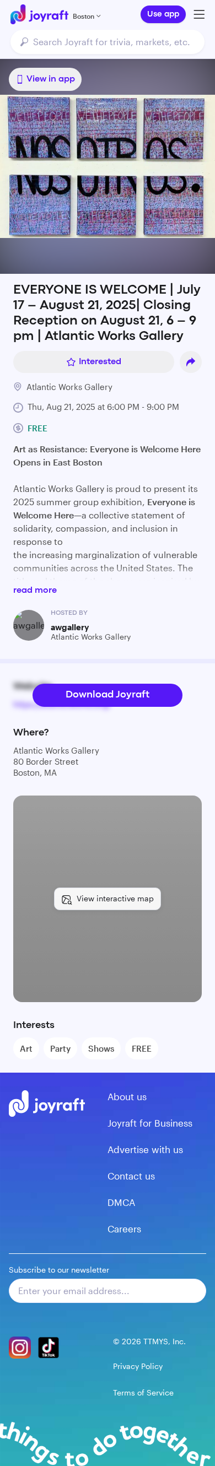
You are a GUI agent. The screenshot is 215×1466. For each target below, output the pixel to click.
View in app (50, 79)
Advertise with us (145, 1149)
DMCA (121, 1202)
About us (127, 1096)
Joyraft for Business (150, 1122)
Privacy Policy (138, 1366)
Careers (124, 1228)
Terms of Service (143, 1392)
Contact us (131, 1175)
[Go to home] (39, 14)
